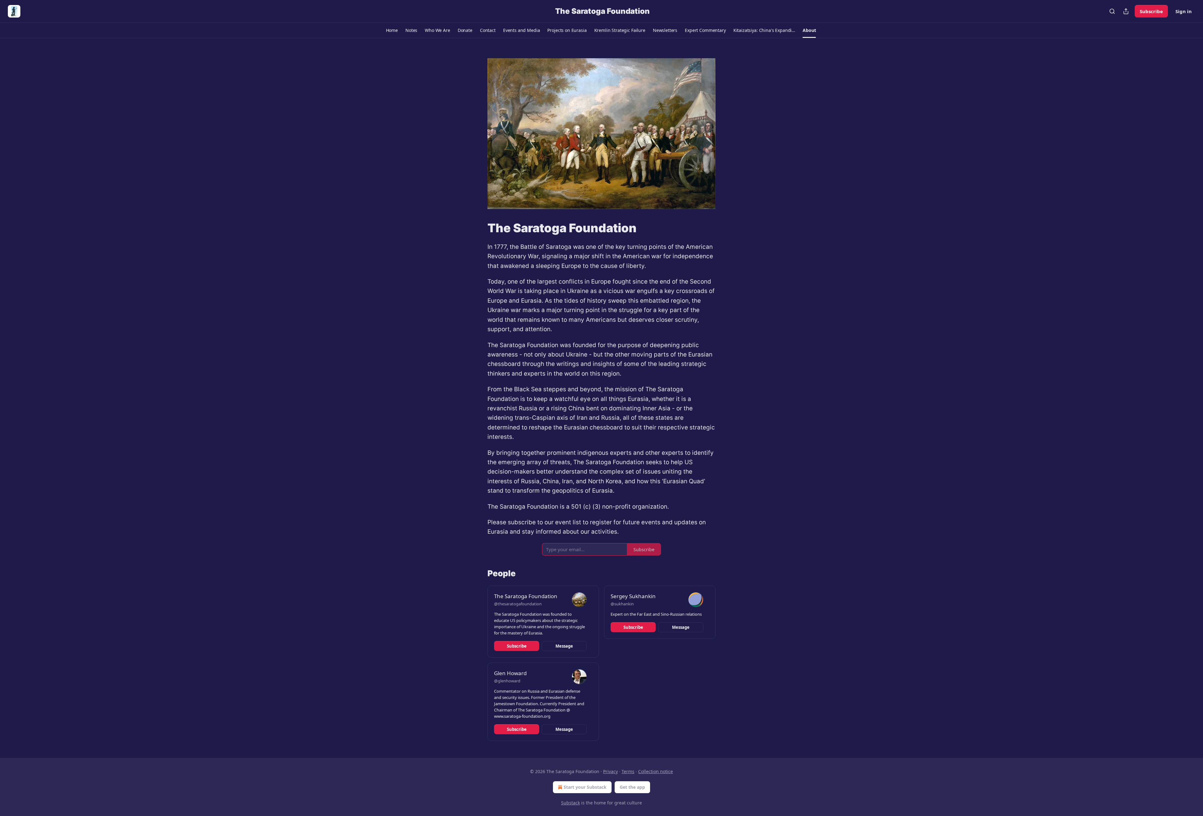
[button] (392, 30)
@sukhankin (622, 604)
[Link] (479, 228)
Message (564, 646)
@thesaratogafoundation (518, 604)
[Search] (1112, 11)
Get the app (632, 787)
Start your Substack (585, 787)
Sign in (1183, 11)
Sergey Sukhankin (633, 596)
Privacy (610, 771)
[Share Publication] (1126, 11)
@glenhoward (507, 681)
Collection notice (655, 771)
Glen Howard (510, 673)
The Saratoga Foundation (525, 596)
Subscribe (1151, 11)
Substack (570, 803)
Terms (628, 771)
